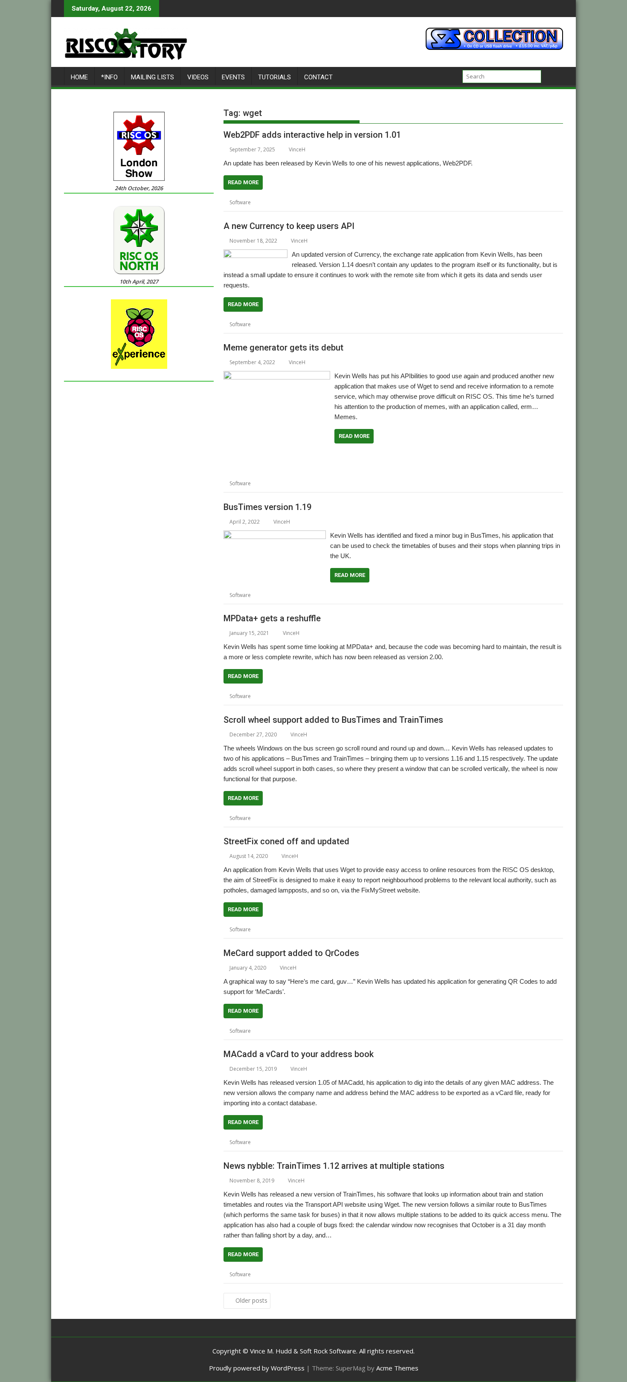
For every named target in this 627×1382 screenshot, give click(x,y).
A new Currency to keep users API (289, 226)
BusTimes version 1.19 (267, 507)
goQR (270, 1030)
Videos (198, 77)
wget (332, 202)
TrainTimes (355, 818)
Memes (349, 483)
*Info (109, 77)
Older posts (251, 1300)
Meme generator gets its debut (283, 347)
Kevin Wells (367, 324)
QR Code (344, 1030)
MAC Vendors (367, 1142)
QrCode (368, 1030)
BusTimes (275, 595)
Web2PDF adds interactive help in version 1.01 (312, 135)
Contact (318, 77)
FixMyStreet (276, 929)
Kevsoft (393, 324)
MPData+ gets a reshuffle (272, 618)
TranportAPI (386, 1274)
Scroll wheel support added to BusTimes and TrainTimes (333, 720)
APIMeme (274, 483)
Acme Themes (397, 1368)
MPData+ (326, 696)
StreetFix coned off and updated (286, 841)
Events (233, 77)
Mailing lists (152, 77)
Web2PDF (311, 202)
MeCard (320, 1030)
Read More (243, 182)
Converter (275, 324)
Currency (302, 324)
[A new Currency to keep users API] (255, 254)
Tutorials (274, 77)
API (267, 202)
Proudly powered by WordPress (257, 1368)
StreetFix (334, 929)
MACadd (397, 1142)
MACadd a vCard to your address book (299, 1054)
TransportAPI (358, 595)
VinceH (297, 149)
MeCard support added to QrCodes (291, 953)
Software (240, 202)
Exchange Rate (333, 324)
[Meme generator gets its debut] (277, 376)
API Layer (285, 202)
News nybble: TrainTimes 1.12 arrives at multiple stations (334, 1166)
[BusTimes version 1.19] (275, 535)
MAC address (331, 1142)
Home (79, 77)
